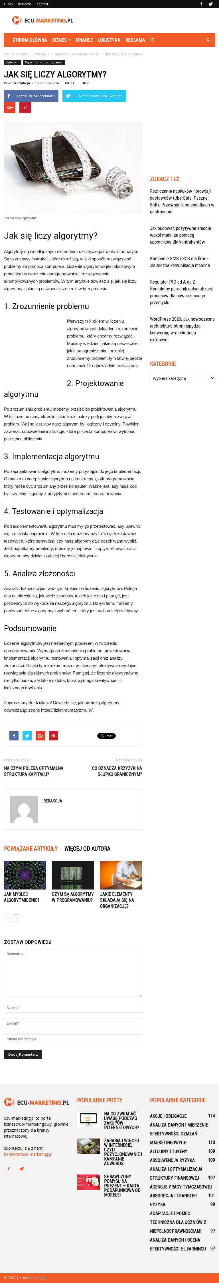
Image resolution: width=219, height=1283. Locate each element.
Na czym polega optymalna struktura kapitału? (33, 771)
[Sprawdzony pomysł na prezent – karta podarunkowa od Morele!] (88, 1182)
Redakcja (22, 83)
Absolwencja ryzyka (172, 1160)
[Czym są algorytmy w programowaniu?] (73, 875)
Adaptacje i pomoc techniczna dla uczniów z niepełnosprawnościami (178, 1222)
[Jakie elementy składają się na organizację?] (121, 875)
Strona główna (30, 40)
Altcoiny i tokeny (168, 1151)
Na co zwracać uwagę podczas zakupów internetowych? (121, 1120)
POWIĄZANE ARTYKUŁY (31, 848)
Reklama (24, 4)
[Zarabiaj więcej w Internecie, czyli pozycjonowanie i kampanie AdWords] (88, 1146)
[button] (208, 40)
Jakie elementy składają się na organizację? (117, 900)
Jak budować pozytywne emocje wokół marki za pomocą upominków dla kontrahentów (180, 235)
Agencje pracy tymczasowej (181, 1187)
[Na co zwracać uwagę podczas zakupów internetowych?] (88, 1119)
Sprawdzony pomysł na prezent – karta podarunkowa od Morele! (122, 1186)
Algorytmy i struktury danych (44, 62)
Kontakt (42, 4)
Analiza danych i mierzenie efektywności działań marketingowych (179, 1133)
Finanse (84, 40)
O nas (8, 4)
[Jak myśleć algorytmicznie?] (25, 875)
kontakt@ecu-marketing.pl (28, 1154)
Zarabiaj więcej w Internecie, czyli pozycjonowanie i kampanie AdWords (123, 1152)
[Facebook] (201, 4)
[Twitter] (210, 4)
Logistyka (109, 40)
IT (152, 40)
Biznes (59, 40)
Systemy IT (13, 62)
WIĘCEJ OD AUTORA (87, 848)
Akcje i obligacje (168, 1116)
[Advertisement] (148, 20)
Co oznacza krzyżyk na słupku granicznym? (117, 771)
